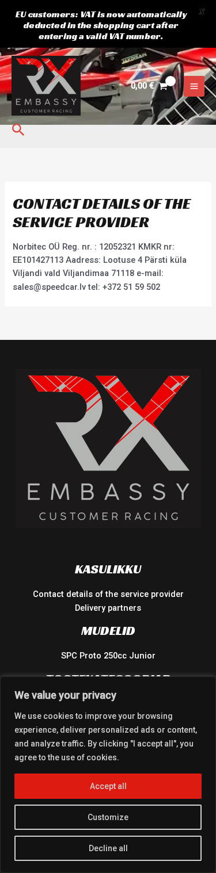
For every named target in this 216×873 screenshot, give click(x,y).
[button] (18, 130)
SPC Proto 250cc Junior (108, 655)
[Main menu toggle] (194, 86)
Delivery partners (108, 608)
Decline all (108, 848)
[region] (108, 774)
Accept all (108, 786)
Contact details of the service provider (108, 594)
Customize (108, 817)
